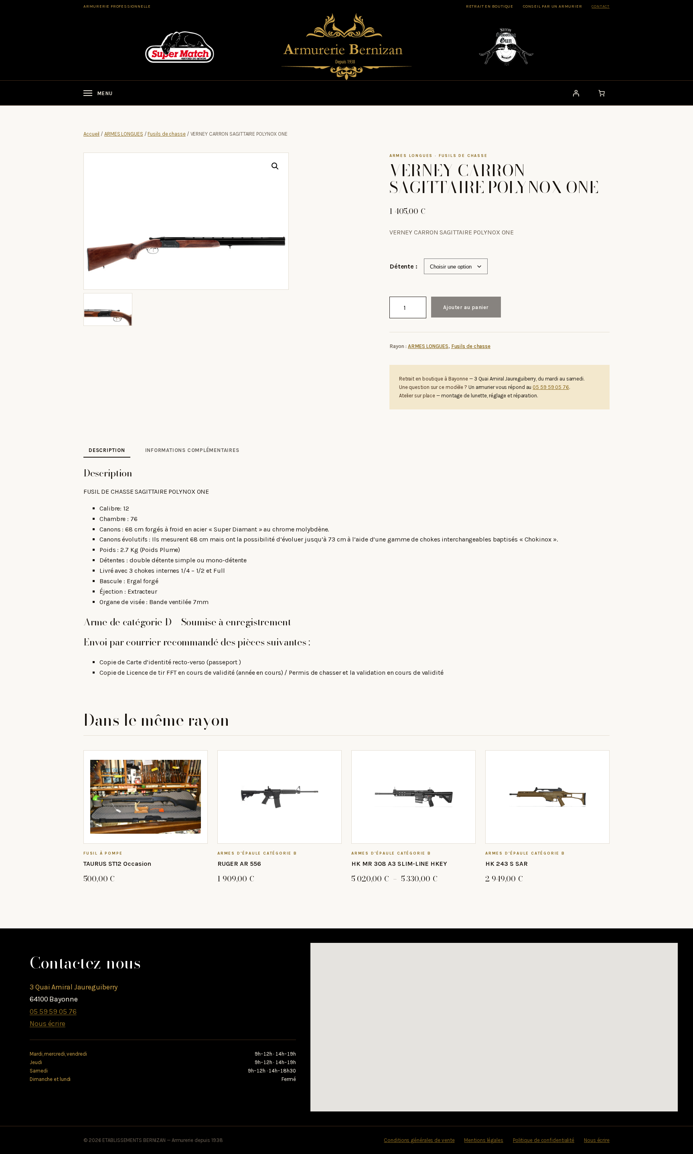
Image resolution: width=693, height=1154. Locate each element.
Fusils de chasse (166, 134)
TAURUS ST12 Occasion (117, 863)
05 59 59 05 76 (551, 387)
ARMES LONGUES (123, 134)
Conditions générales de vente (419, 1140)
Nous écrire (47, 1023)
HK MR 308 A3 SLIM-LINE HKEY (399, 863)
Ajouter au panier (466, 307)
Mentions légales (483, 1140)
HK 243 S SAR (506, 863)
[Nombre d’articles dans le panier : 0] (602, 93)
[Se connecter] (576, 93)
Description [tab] (107, 450)
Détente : (403, 266)
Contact (601, 6)
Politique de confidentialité (543, 1140)
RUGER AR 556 (239, 863)
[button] (275, 166)
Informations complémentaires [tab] (192, 450)
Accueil (91, 134)
